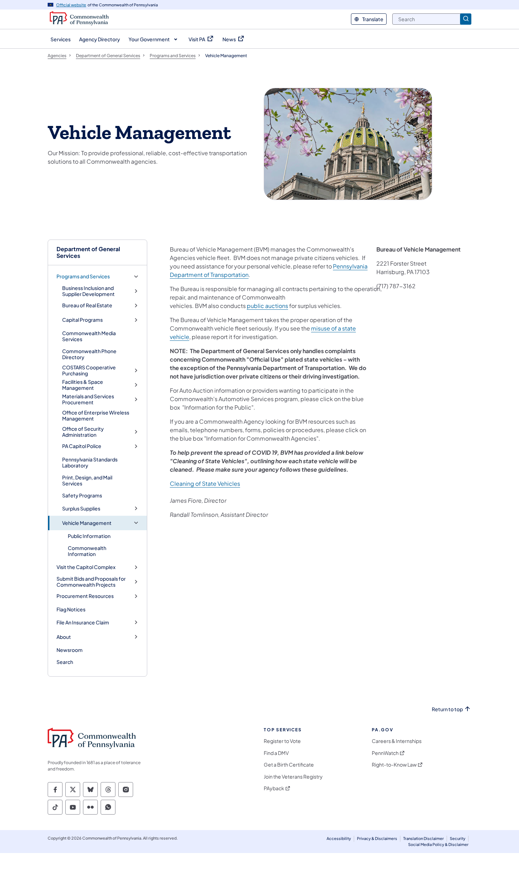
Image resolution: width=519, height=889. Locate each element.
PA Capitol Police (81, 446)
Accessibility (339, 838)
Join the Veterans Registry (293, 777)
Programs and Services (83, 276)
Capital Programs (82, 320)
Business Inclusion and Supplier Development (88, 291)
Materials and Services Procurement (88, 399)
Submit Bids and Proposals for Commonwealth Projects (91, 582)
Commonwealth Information (87, 551)
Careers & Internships (397, 741)
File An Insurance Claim (82, 622)
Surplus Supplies (81, 509)
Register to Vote (282, 741)
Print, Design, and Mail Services (87, 480)
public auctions (267, 305)
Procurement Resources (85, 596)
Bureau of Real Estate (87, 305)
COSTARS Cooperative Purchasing (89, 370)
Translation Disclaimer (423, 838)
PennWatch (385, 753)
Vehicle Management (87, 523)
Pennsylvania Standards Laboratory (90, 462)
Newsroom (69, 650)
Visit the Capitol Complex (85, 567)
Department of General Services (88, 252)
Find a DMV (276, 753)
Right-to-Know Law (394, 765)
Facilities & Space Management (82, 385)
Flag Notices (70, 609)
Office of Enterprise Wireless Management (95, 415)
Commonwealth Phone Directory (89, 354)
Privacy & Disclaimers (377, 838)
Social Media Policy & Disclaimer (438, 844)
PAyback (274, 788)
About (63, 637)
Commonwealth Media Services (89, 336)
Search (64, 662)
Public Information (89, 536)
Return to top (447, 709)
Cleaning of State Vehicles (205, 483)
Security (457, 838)
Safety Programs (82, 495)
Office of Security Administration (83, 432)
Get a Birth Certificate (289, 765)
